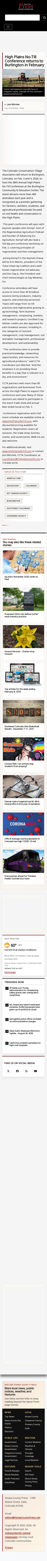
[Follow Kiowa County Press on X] (8, 1071)
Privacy (28, 1485)
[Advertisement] (23, 139)
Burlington (13, 501)
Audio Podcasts (12, 1478)
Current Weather (33, 1442)
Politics (8, 1427)
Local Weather (32, 1460)
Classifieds (10, 1482)
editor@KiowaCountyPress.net (22, 1517)
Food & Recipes (12, 1470)
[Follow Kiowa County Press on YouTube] (35, 1071)
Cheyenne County (16, 516)
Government (11, 1442)
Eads (27, 1428)
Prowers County (32, 1424)
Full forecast (10, 972)
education (12, 486)
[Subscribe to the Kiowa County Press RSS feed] (26, 1071)
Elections (9, 1431)
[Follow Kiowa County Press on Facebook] (17, 1071)
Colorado (31, 486)
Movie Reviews (12, 1474)
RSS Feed (29, 1474)
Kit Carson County (17, 493)
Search (28, 1470)
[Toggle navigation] (8, 27)
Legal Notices (11, 1460)
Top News (9, 1416)
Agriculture (14, 478)
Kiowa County (31, 1416)
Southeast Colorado (18, 508)
